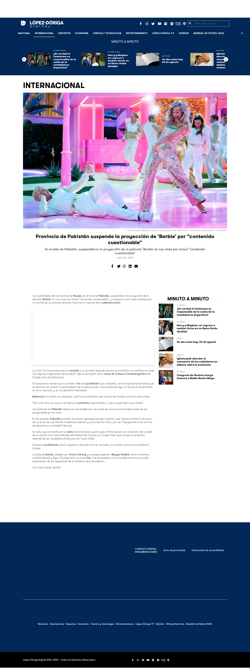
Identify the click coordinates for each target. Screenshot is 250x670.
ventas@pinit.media (146, 551)
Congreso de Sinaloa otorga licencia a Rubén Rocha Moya (195, 377)
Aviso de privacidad (174, 550)
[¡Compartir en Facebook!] (112, 266)
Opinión (184, 33)
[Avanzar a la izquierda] (24, 59)
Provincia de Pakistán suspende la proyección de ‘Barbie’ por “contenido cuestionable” (125, 239)
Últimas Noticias (175, 624)
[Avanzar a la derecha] (242, 33)
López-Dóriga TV (163, 33)
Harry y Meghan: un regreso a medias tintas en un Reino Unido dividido (118, 61)
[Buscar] (246, 33)
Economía (81, 33)
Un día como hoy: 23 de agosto (172, 60)
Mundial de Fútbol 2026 (208, 33)
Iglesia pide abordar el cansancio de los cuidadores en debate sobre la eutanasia (197, 361)
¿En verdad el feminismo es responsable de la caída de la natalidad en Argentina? (64, 60)
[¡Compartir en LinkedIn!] (130, 266)
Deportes (64, 33)
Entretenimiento (137, 33)
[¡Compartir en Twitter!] (119, 266)
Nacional (24, 33)
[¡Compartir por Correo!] (136, 266)
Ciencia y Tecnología (107, 33)
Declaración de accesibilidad (208, 550)
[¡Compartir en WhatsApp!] (124, 266)
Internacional (44, 33)
